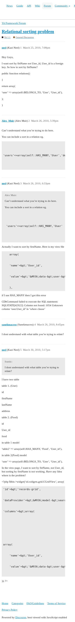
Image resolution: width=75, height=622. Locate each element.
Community (61, 5)
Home (5, 603)
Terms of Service (56, 603)
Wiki (37, 5)
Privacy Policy (9, 609)
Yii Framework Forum (14, 23)
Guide (19, 5)
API (29, 5)
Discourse (20, 617)
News (9, 5)
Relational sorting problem (28, 31)
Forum (47, 5)
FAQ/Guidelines (35, 603)
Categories (17, 603)
